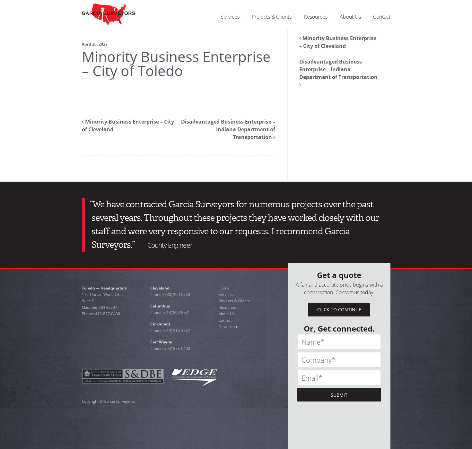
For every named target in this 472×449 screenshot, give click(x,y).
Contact (225, 320)
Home (224, 288)
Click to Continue (339, 310)
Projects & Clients (234, 301)
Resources (228, 307)
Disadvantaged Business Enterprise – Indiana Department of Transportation (228, 129)
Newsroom (228, 326)
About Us (227, 313)
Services (226, 294)
